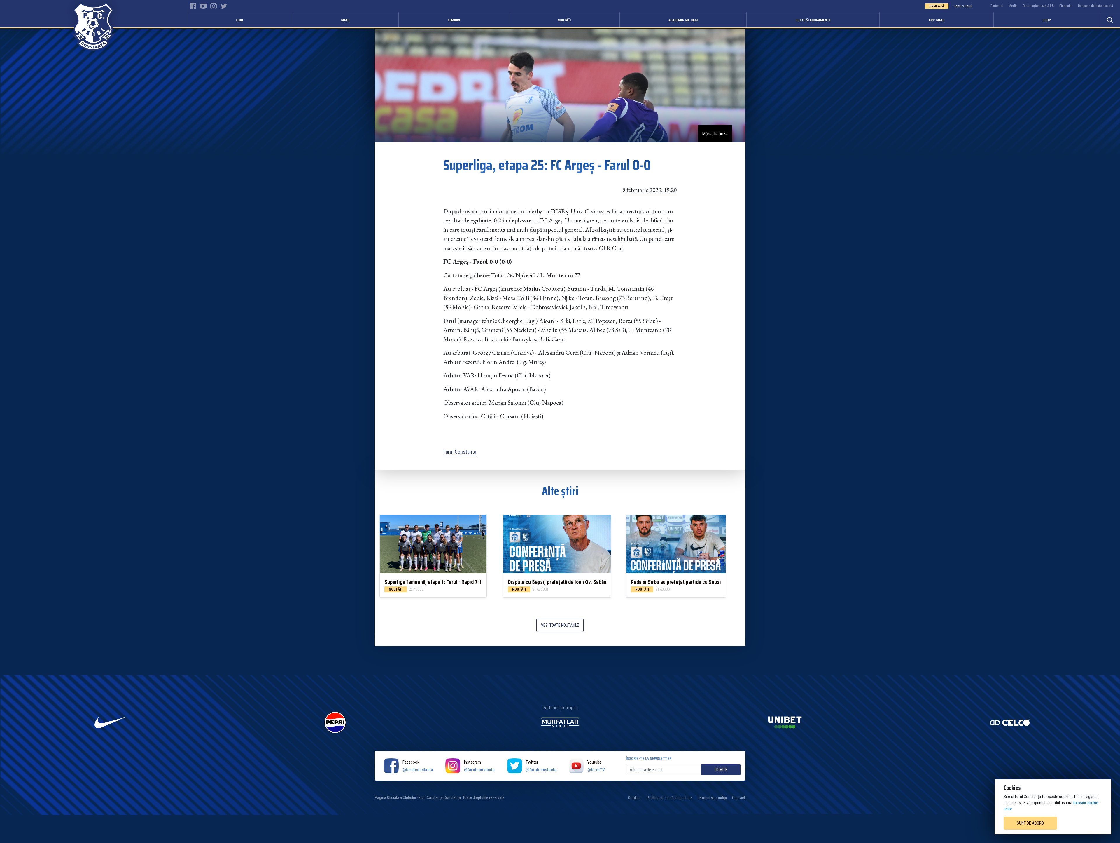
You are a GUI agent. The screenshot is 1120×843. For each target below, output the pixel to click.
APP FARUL (937, 20)
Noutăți (564, 20)
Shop (1046, 20)
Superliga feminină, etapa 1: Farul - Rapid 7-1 (433, 582)
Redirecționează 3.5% (1038, 6)
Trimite (720, 769)
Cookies (635, 797)
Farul (345, 20)
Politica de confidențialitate (669, 797)
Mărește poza (715, 134)
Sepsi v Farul (963, 6)
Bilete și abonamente (813, 20)
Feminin (454, 20)
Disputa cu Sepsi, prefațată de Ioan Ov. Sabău (557, 582)
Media (1013, 6)
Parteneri (997, 6)
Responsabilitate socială (1095, 6)
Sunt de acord (1030, 823)
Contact (738, 797)
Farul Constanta (459, 452)
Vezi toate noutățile (560, 625)
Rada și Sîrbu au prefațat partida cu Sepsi (676, 582)
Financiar (1066, 6)
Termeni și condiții (712, 797)
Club (239, 20)
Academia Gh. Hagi (683, 20)
